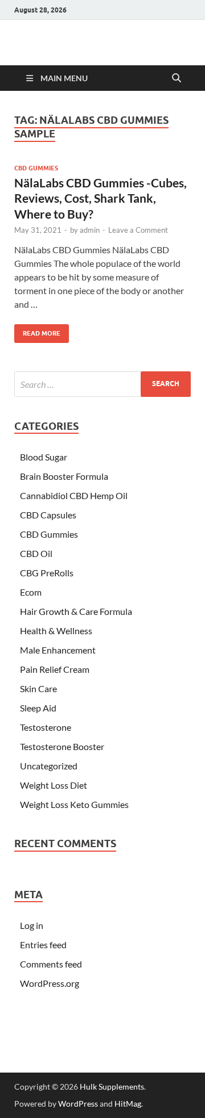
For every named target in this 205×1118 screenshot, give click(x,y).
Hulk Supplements (112, 1086)
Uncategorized (48, 765)
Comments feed (51, 963)
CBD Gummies (36, 168)
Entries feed (43, 944)
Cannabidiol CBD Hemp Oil (74, 495)
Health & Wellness (56, 630)
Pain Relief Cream (54, 669)
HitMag (127, 1103)
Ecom (31, 592)
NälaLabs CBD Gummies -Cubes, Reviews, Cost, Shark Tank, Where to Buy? (100, 198)
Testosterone (45, 727)
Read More (37, 330)
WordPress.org (49, 983)
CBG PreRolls (46, 572)
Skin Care (38, 688)
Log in (31, 925)
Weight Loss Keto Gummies (74, 804)
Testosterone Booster (62, 746)
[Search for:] (102, 384)
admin (90, 230)
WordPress (78, 1103)
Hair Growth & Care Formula (76, 611)
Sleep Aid (38, 707)
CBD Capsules (48, 514)
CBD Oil (36, 553)
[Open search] (176, 78)
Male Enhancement (58, 649)
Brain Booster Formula (64, 476)
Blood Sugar (43, 456)
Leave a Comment (138, 230)
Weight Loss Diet (53, 785)
